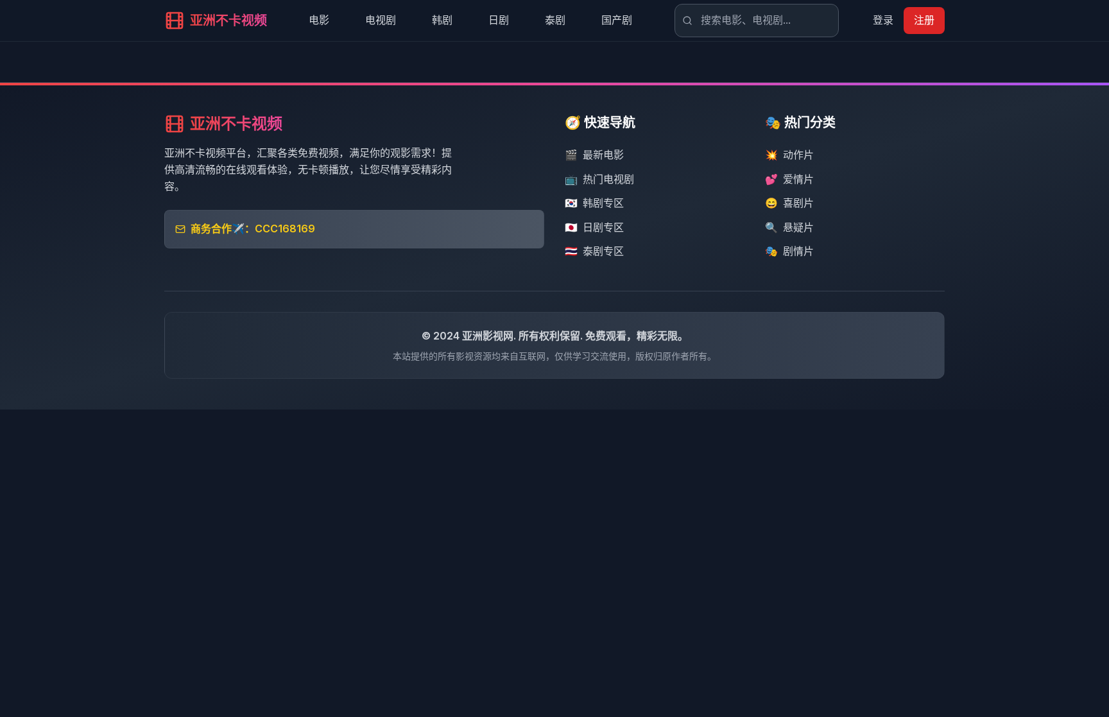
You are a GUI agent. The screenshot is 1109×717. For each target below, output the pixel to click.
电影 (319, 19)
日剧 (498, 19)
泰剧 (555, 19)
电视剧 (380, 19)
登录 (883, 19)
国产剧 (616, 19)
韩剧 (442, 19)
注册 (924, 19)
